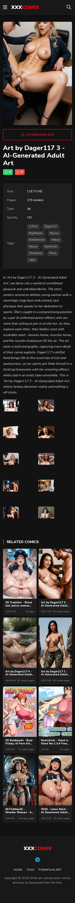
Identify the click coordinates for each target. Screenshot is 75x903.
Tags (30, 870)
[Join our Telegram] (37, 859)
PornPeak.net (50, 870)
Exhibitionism (37, 240)
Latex (32, 260)
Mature (56, 240)
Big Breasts (36, 233)
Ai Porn (33, 226)
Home (18, 870)
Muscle (33, 246)
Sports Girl (50, 246)
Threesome (35, 253)
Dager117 (51, 226)
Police (52, 253)
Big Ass (54, 233)
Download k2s (40, 134)
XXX (25, 7)
